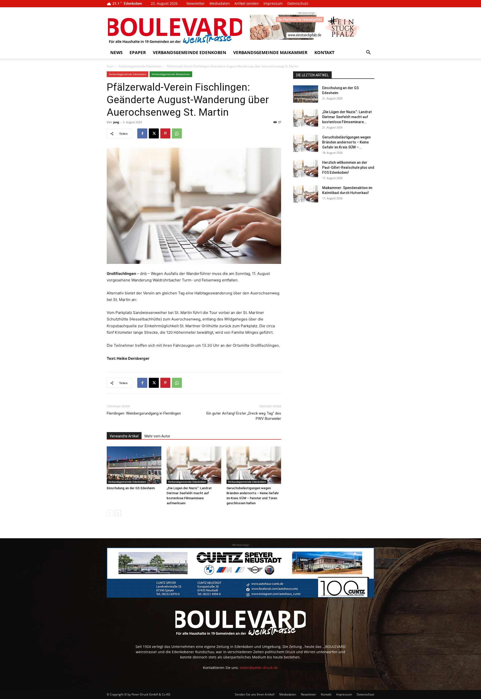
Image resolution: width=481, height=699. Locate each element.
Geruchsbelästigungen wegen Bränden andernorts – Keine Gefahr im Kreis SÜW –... (346, 142)
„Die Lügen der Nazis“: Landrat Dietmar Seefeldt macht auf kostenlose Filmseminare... (347, 117)
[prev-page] (110, 513)
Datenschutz (297, 3)
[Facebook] (142, 133)
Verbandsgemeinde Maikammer (270, 52)
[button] (368, 53)
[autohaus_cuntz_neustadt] (240, 573)
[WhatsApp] (177, 133)
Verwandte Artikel (124, 436)
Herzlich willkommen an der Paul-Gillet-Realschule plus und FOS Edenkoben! (348, 167)
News (116, 52)
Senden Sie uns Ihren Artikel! (255, 694)
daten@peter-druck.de (259, 667)
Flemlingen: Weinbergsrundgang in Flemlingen (144, 413)
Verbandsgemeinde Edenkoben (189, 52)
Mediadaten (219, 3)
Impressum (273, 3)
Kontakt (324, 52)
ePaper (138, 52)
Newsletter (195, 3)
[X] (154, 133)
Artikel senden (246, 3)
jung (116, 122)
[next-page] (118, 513)
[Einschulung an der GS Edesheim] (134, 465)
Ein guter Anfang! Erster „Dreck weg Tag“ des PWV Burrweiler (243, 416)
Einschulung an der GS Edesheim (131, 488)
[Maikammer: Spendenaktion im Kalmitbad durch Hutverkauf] (305, 194)
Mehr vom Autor (157, 436)
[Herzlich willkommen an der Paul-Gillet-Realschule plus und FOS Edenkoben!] (305, 168)
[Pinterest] (165, 133)
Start (110, 66)
